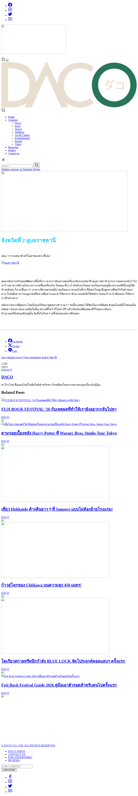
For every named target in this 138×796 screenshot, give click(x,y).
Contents (13, 120)
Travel (18, 129)
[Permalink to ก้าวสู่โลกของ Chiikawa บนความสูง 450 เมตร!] (55, 576)
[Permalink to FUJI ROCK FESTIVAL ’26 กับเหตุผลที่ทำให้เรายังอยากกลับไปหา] (40, 400)
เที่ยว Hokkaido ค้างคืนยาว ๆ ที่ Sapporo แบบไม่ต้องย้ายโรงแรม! (57, 509)
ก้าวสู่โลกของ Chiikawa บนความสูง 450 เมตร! (41, 585)
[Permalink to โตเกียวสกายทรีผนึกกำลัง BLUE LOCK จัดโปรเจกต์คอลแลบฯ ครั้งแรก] (55, 652)
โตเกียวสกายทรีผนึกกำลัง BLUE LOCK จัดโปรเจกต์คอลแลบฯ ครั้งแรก (63, 661)
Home (11, 117)
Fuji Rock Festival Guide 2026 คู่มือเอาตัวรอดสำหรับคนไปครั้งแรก (59, 685)
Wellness (19, 132)
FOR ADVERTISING (20, 757)
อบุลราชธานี (49, 357)
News (18, 123)
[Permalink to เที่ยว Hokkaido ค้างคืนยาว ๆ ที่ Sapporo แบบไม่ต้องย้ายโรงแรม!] (55, 500)
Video (18, 144)
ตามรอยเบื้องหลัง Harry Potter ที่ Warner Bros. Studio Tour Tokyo (59, 433)
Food (17, 126)
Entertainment (22, 138)
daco (3, 357)
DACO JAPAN (16, 751)
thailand (11, 357)
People (18, 141)
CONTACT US (16, 754)
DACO (7, 377)
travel (19, 357)
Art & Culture (22, 135)
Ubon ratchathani (32, 357)
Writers (12, 150)
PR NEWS (14, 760)
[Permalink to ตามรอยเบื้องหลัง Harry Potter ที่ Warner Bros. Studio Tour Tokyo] (59, 424)
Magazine (13, 147)
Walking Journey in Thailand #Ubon (20, 169)
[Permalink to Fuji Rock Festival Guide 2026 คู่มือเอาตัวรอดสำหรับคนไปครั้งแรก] (40, 676)
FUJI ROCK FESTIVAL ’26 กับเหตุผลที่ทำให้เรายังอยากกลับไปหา (59, 409)
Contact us (13, 153)
